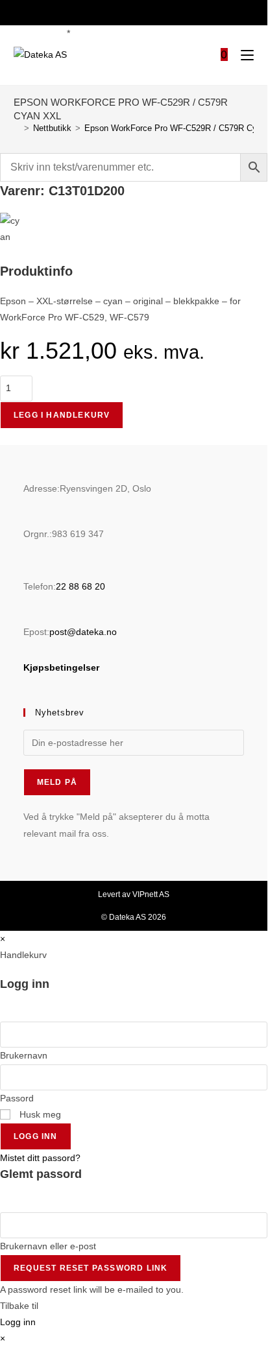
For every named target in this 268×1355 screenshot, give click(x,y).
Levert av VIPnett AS (133, 894)
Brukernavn (23, 1055)
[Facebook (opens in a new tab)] (125, 11)
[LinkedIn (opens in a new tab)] (140, 11)
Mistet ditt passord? (40, 1158)
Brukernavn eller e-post (48, 1246)
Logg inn (36, 1136)
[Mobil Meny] (242, 55)
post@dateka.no (83, 632)
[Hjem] (17, 128)
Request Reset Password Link (90, 1268)
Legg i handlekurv (62, 415)
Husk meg (39, 1114)
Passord (17, 1098)
